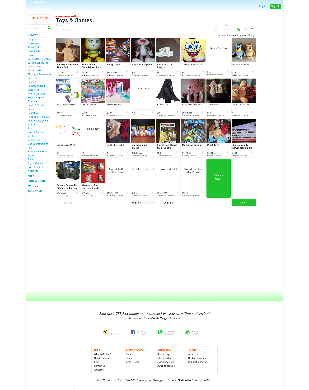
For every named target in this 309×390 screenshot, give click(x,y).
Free (31, 176)
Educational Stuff (36, 85)
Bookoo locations (197, 358)
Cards (129, 358)
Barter (33, 171)
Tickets (31, 155)
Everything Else (35, 167)
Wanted (33, 185)
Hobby (31, 109)
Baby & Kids (34, 51)
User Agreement (165, 361)
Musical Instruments (38, 143)
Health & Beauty (36, 105)
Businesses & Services (39, 58)
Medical (32, 136)
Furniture (32, 101)
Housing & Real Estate (39, 116)
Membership (163, 354)
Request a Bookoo (197, 361)
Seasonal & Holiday (37, 151)
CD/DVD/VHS (34, 70)
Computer (33, 82)
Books (31, 54)
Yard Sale (35, 190)
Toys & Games (35, 163)
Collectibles (33, 78)
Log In (262, 6)
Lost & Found (37, 181)
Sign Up (275, 6)
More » (243, 202)
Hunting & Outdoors (38, 120)
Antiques (32, 39)
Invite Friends (132, 361)
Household (33, 112)
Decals (129, 354)
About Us (193, 354)
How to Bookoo (102, 358)
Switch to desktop (166, 365)
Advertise (99, 369)
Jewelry (31, 124)
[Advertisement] (39, 241)
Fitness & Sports (36, 97)
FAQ (96, 361)
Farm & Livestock (36, 93)
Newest (33, 35)
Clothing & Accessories (39, 74)
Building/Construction (38, 62)
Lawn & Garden (36, 132)
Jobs (30, 128)
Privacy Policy (164, 358)
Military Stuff (34, 139)
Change (252, 35)
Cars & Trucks (35, 66)
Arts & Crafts (34, 47)
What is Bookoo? (102, 354)
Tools (30, 159)
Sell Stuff (40, 18)
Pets (30, 147)
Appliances (33, 43)
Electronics (33, 89)
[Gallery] (252, 29)
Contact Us (99, 365)
